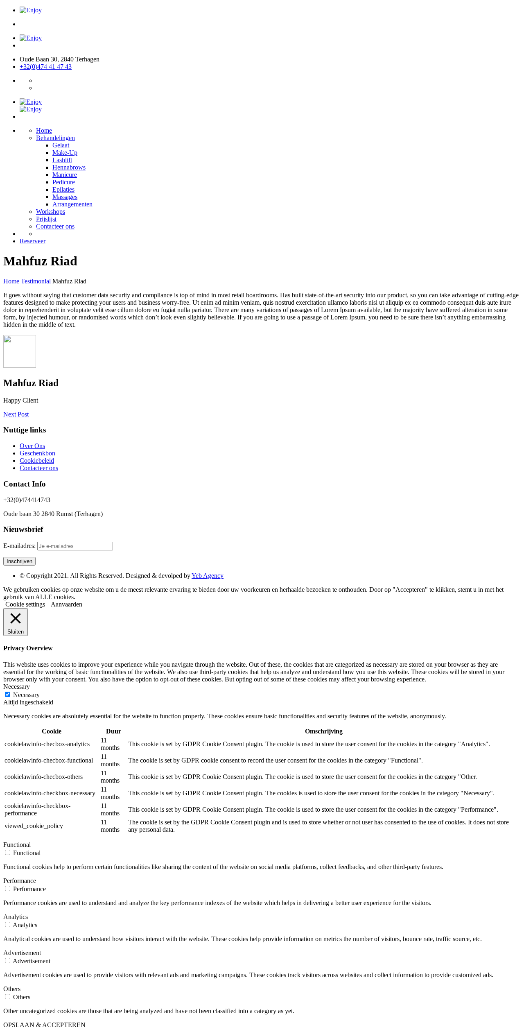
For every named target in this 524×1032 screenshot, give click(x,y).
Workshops (50, 211)
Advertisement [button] (22, 952)
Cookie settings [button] (25, 604)
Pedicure (63, 182)
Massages (64, 196)
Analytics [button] (15, 916)
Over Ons (32, 445)
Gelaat (60, 145)
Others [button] (11, 988)
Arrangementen (72, 204)
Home (44, 130)
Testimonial (36, 281)
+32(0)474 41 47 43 (46, 66)
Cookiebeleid (37, 460)
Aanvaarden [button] (66, 604)
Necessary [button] (16, 686)
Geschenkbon (37, 453)
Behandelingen (55, 137)
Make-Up (64, 152)
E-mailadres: (20, 545)
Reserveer (32, 241)
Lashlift (62, 159)
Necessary (26, 694)
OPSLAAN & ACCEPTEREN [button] (44, 1024)
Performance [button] (19, 880)
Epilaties (63, 189)
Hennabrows (69, 167)
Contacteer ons (55, 226)
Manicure (64, 174)
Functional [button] (17, 844)
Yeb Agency (208, 575)
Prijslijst (46, 218)
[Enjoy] (31, 10)
